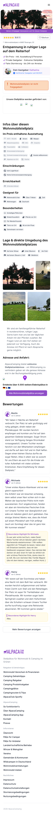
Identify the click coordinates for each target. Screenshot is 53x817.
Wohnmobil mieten (12, 770)
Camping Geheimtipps (14, 676)
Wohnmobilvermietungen (15, 766)
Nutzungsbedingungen (14, 796)
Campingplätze (10, 688)
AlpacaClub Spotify (12, 696)
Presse (6, 723)
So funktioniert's (11, 706)
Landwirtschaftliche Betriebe (17, 745)
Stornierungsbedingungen (16, 792)
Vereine (7, 753)
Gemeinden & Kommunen (15, 757)
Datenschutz (9, 784)
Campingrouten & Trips (14, 692)
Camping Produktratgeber (16, 684)
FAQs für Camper (11, 737)
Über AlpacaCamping (13, 710)
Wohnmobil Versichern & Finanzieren (21, 672)
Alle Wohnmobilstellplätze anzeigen (26, 393)
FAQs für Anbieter (12, 741)
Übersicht (8, 733)
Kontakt (7, 719)
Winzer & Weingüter (13, 749)
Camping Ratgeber (12, 680)
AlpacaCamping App (13, 715)
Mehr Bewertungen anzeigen (26, 629)
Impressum (8, 779)
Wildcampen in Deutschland (17, 761)
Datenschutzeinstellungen (16, 788)
